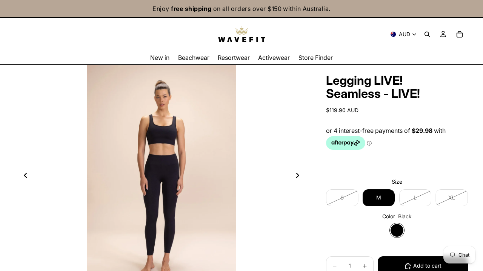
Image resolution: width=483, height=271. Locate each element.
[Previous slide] (23, 176)
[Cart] (459, 34)
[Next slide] (299, 176)
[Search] (427, 34)
